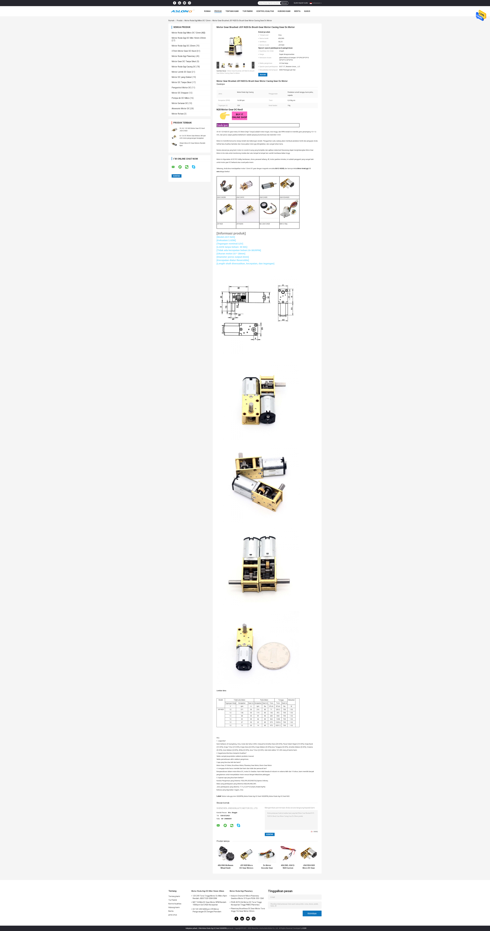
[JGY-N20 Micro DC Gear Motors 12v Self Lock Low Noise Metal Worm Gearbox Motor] (246, 854)
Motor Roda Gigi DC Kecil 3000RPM (256, 796)
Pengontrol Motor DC (181, 87)
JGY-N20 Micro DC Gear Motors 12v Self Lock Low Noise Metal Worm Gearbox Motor (246, 866)
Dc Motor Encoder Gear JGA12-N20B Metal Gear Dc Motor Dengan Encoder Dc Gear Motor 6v (267, 866)
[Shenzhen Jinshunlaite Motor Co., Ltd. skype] (195, 166)
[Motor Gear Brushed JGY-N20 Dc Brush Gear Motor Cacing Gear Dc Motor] (234, 46)
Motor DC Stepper (180, 93)
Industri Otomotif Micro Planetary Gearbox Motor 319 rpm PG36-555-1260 (247, 897)
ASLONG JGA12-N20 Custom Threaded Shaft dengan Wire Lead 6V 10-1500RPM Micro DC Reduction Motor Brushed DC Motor (288, 866)
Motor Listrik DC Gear (181, 72)
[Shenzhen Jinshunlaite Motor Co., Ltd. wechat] (188, 167)
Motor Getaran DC (180, 103)
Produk (218, 11)
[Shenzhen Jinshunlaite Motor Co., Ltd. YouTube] (184, 3)
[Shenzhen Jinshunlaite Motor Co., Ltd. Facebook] (174, 3)
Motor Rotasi (177, 114)
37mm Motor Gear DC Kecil (184, 51)
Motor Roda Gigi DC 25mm (183, 46)
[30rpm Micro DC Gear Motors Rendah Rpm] (174, 144)
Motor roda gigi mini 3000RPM (232, 796)
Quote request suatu (301, 3)
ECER (304, 928)
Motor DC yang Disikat (182, 77)
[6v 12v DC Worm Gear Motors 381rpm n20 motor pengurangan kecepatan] (174, 137)
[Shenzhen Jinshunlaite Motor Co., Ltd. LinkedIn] (179, 3)
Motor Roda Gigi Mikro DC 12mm (198, 21)
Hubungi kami (284, 11)
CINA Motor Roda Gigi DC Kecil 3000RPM (212, 928)
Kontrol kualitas (265, 11)
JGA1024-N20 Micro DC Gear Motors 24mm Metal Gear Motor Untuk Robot (308, 866)
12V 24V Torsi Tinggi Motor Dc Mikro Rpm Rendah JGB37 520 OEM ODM (210, 897)
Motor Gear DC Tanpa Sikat (184, 61)
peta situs (172, 915)
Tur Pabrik (247, 11)
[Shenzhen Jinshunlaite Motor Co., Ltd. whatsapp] (181, 167)
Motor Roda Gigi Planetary (183, 56)
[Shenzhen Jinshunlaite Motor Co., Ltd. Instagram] (189, 3)
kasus (307, 11)
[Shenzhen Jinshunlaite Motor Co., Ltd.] (182, 11)
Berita (297, 11)
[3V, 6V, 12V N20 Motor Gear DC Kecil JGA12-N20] (174, 129)
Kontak (263, 75)
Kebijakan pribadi (191, 928)
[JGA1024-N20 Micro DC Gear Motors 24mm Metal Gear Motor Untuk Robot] (309, 854)
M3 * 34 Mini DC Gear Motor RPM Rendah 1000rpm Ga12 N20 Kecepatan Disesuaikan (209, 904)
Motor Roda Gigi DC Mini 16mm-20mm (189, 38)
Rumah (207, 11)
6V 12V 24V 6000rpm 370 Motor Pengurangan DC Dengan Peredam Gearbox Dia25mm (207, 910)
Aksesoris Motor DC (181, 108)
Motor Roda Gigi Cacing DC (184, 66)
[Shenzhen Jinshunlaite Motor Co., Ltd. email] (175, 167)
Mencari (284, 3)
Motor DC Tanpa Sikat (182, 82)
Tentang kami (232, 11)
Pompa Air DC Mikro (180, 98)
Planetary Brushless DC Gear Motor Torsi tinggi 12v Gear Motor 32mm (248, 910)
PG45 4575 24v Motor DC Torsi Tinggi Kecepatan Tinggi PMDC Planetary (246, 903)
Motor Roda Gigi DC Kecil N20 (279, 796)
